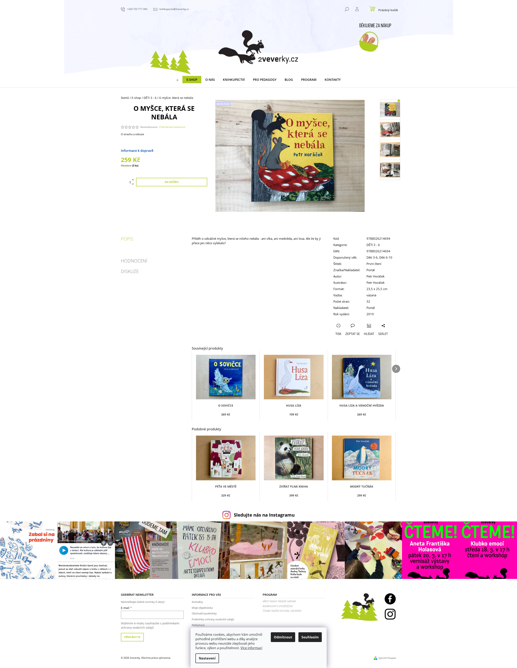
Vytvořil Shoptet (387, 658)
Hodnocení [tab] (134, 260)
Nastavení (207, 658)
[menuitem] (177, 79)
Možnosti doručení (167, 150)
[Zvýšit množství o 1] (133, 180)
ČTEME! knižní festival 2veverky (282, 611)
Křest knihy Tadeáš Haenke (279, 601)
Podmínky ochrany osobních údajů (213, 619)
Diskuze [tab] (130, 271)
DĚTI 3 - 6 (373, 245)
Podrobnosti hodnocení (172, 127)
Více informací (251, 648)
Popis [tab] (127, 238)
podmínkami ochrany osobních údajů (150, 625)
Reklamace (198, 625)
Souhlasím (310, 637)
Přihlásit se (132, 637)
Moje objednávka (202, 608)
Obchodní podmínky (204, 613)
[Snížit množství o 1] (133, 184)
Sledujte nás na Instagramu (264, 515)
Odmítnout (283, 637)
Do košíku (172, 182)
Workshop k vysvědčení (278, 606)
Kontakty (197, 602)
